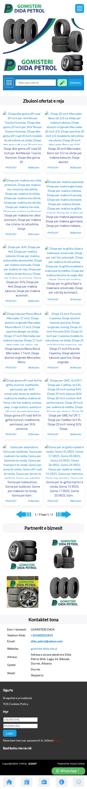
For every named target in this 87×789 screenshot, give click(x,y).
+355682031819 (42, 635)
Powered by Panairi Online (71, 763)
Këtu (57, 740)
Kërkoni (75, 82)
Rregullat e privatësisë (17, 698)
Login (9, 733)
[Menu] (79, 8)
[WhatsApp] (78, 782)
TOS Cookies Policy (15, 704)
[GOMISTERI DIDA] (43, 45)
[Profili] (44, 782)
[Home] (9, 782)
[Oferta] (27, 782)
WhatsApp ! (69, 771)
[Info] (61, 782)
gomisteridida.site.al (44, 648)
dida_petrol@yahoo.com (47, 641)
